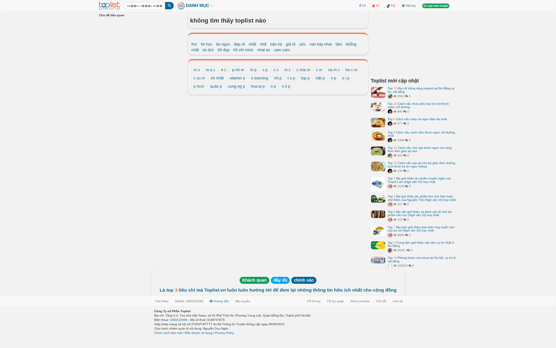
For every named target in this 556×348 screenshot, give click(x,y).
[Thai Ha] (390, 186)
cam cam (282, 50)
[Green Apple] (390, 250)
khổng (351, 44)
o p (273, 86)
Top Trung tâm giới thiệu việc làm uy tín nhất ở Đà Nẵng (421, 244)
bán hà (276, 44)
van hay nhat (320, 44)
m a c (210, 70)
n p (333, 78)
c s (275, 70)
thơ (194, 44)
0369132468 (178, 320)
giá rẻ (291, 44)
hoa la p (258, 86)
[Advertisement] (414, 43)
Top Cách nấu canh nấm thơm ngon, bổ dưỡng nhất (421, 134)
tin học (206, 44)
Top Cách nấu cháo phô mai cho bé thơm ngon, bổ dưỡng (418, 105)
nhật (195, 50)
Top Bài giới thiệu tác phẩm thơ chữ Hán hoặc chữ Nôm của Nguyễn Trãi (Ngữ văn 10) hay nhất (422, 198)
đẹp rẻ (239, 44)
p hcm (199, 86)
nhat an (263, 50)
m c (287, 70)
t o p (291, 78)
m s (197, 70)
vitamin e (237, 78)
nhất (252, 44)
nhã (263, 44)
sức (302, 44)
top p (305, 78)
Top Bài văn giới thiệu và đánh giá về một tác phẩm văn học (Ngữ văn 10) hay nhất (420, 213)
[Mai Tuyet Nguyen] (390, 96)
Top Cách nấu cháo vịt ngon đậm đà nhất (417, 119)
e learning (259, 78)
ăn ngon (223, 44)
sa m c (334, 70)
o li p (286, 86)
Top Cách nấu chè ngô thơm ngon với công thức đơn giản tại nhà (420, 149)
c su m (199, 78)
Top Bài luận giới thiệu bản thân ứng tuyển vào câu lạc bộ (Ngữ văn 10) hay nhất (421, 228)
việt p (320, 78)
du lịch (208, 50)
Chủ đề (381, 301)
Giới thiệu (162, 301)
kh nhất (217, 78)
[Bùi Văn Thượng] (390, 265)
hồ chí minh (243, 50)
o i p (345, 78)
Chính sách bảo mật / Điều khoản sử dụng (183, 333)
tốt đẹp (224, 50)
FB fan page (335, 301)
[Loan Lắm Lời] (390, 155)
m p (253, 70)
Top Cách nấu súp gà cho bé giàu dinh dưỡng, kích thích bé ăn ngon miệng (422, 164)
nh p (278, 78)
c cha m (303, 70)
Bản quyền (242, 301)
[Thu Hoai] (390, 111)
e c (223, 70)
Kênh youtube (360, 301)
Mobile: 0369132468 (189, 301)
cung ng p (236, 86)
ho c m (351, 70)
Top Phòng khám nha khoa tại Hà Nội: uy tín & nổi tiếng (421, 259)
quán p (216, 86)
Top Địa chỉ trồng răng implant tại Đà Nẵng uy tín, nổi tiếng (421, 90)
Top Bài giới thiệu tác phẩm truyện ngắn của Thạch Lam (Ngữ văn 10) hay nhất (419, 180)
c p (265, 70)
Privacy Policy (224, 333)
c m (319, 70)
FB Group (314, 301)
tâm (339, 44)
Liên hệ (398, 301)
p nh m (238, 70)
